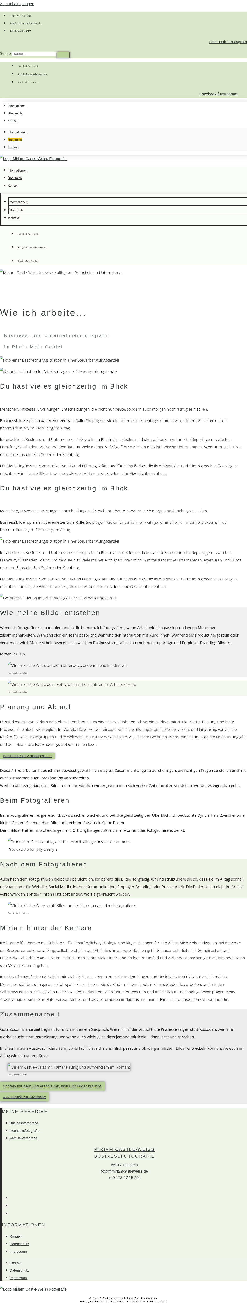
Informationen (17, 106)
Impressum (18, 1251)
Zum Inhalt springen (17, 4)
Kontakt (13, 121)
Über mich (15, 113)
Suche (5, 53)
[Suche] (63, 55)
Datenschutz (19, 1244)
